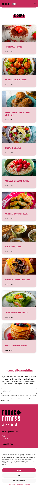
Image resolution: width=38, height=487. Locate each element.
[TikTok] (16, 424)
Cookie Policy (11, 484)
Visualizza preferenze (19, 481)
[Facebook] (12, 424)
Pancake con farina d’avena (16, 345)
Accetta (19, 470)
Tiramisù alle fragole (13, 46)
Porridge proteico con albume (17, 181)
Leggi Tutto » (9, 51)
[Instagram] (3, 424)
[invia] (30, 391)
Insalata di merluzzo (13, 148)
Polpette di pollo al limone (16, 79)
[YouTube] (7, 424)
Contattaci (5, 438)
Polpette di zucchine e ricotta (16, 213)
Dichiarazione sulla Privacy (23, 484)
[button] (35, 451)
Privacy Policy (5, 400)
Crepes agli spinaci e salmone (16, 312)
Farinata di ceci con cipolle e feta (18, 279)
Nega (19, 475)
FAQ (3, 436)
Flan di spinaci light (13, 246)
